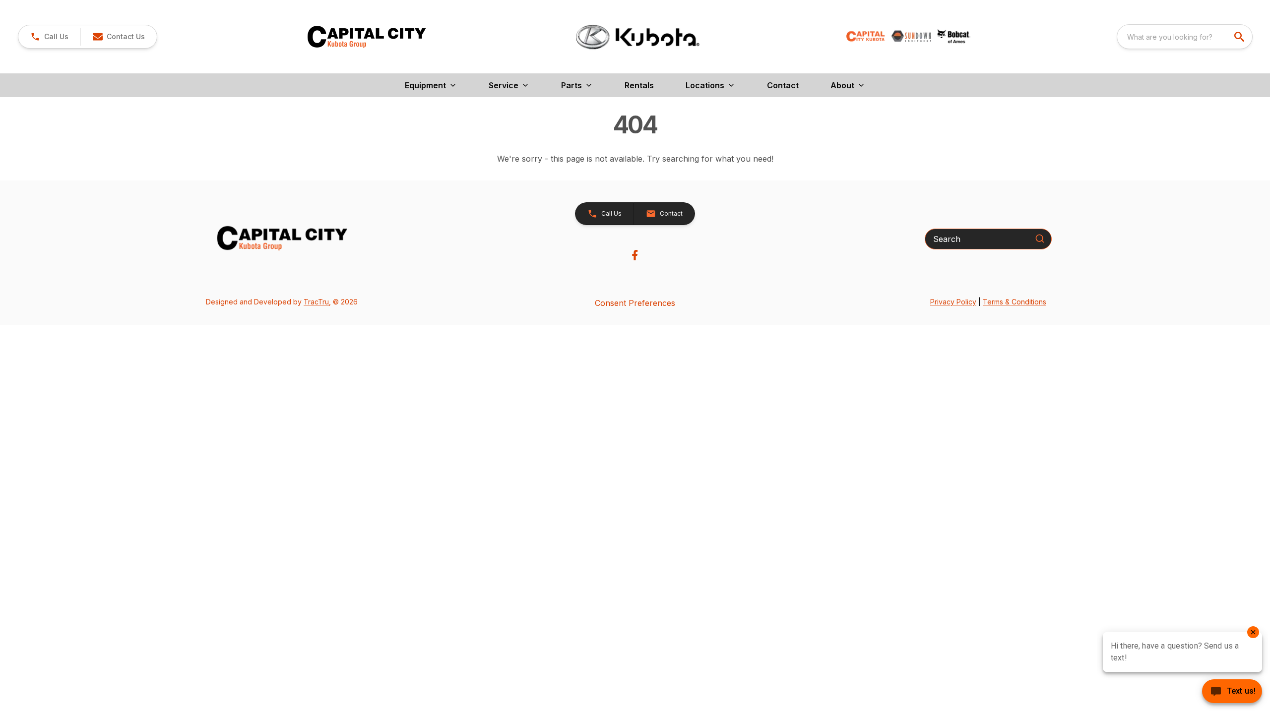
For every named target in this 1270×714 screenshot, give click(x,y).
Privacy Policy (953, 302)
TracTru (316, 302)
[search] (1240, 36)
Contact (783, 85)
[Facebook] (635, 255)
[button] (49, 37)
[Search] (1040, 238)
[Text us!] (1232, 692)
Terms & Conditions (1014, 302)
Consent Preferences (635, 303)
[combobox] (1184, 37)
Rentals (639, 85)
